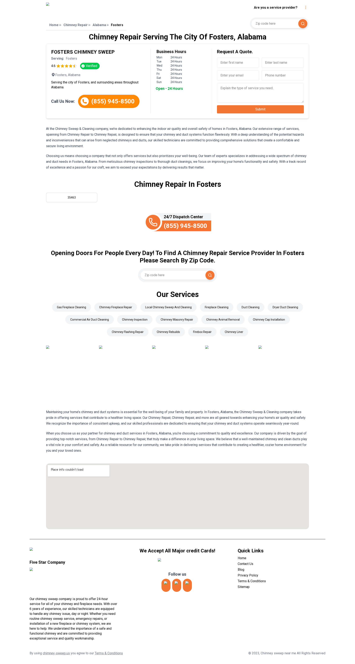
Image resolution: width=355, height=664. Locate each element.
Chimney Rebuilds (168, 332)
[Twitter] (176, 585)
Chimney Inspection (135, 319)
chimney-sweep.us (56, 653)
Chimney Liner (234, 332)
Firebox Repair (202, 332)
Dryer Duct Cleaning (285, 307)
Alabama (99, 25)
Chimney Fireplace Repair (115, 307)
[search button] (302, 23)
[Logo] (83, 7)
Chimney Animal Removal (223, 319)
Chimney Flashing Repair (128, 332)
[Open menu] (305, 7)
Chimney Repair (75, 25)
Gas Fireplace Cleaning (71, 307)
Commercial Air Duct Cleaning (89, 319)
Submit (260, 109)
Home (54, 25)
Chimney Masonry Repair (177, 319)
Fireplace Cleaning (216, 307)
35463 (72, 197)
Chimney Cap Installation (269, 319)
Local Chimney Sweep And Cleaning (168, 307)
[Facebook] (187, 585)
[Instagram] (166, 585)
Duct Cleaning (250, 307)
